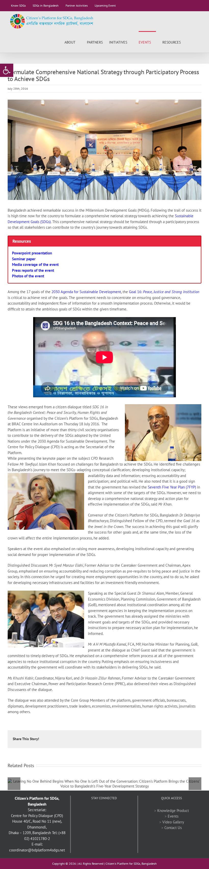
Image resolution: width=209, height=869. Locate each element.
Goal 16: (164, 291)
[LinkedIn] (110, 811)
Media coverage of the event (35, 264)
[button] (193, 41)
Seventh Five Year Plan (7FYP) (172, 487)
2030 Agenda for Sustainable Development (85, 291)
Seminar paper (23, 258)
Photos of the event (28, 276)
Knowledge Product (173, 810)
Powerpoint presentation (32, 253)
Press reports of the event (33, 270)
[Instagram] (117, 811)
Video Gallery (173, 822)
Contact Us (173, 827)
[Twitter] (97, 811)
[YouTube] (104, 811)
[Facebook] (90, 811)
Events (173, 816)
